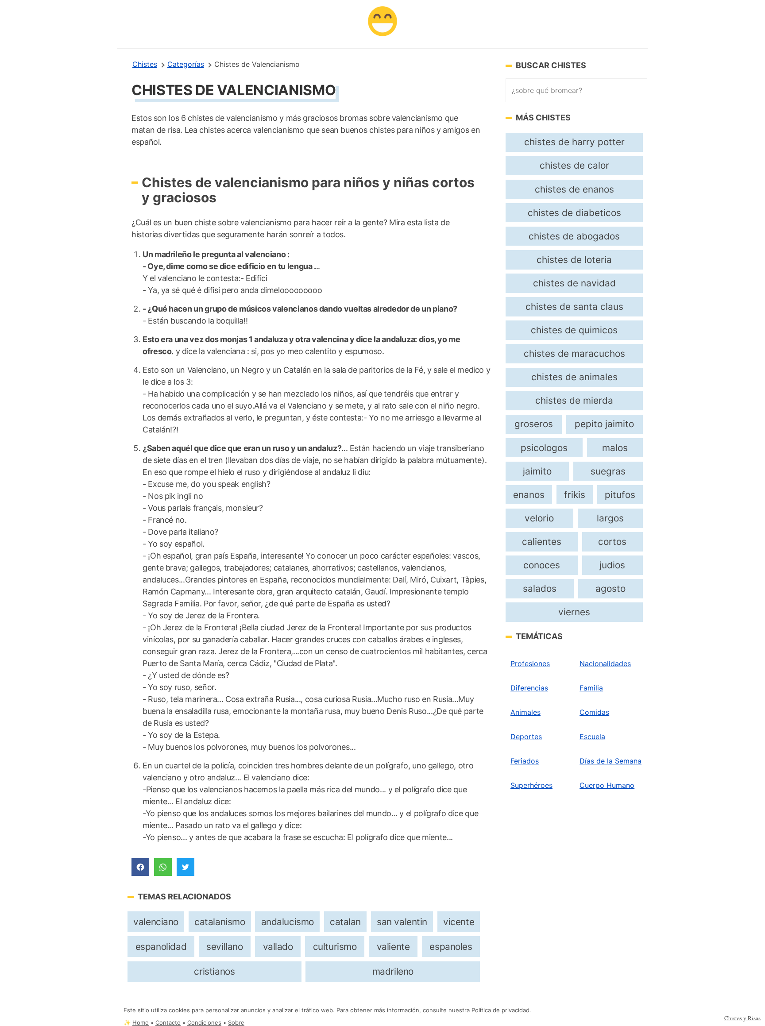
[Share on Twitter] (185, 867)
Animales (525, 712)
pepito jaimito (604, 423)
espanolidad (160, 946)
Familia (591, 687)
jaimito (537, 471)
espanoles (450, 946)
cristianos (214, 971)
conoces (541, 565)
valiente (393, 946)
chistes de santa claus (574, 306)
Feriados (524, 760)
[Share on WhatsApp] (163, 867)
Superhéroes (531, 785)
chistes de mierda (574, 400)
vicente (458, 921)
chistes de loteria (574, 259)
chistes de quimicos (574, 330)
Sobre (236, 1022)
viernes (574, 611)
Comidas (594, 712)
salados (539, 588)
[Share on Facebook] (140, 867)
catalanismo (219, 921)
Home (140, 1022)
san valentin (402, 921)
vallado (278, 946)
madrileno (392, 971)
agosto (610, 588)
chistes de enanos (574, 189)
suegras (608, 471)
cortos (612, 541)
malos (615, 447)
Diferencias (529, 687)
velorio (539, 518)
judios (612, 565)
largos (610, 518)
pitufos (620, 494)
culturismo (335, 946)
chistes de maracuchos (574, 353)
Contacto (168, 1022)
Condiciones (204, 1022)
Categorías (185, 64)
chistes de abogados (574, 236)
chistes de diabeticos (574, 212)
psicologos (544, 447)
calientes (541, 541)
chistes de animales (574, 376)
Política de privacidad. (501, 1010)
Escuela (592, 736)
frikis (574, 494)
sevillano (224, 946)
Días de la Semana (610, 760)
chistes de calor (574, 165)
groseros (533, 423)
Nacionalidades (605, 663)
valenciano (155, 921)
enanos (529, 494)
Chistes (144, 64)
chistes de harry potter (574, 141)
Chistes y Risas (742, 1018)
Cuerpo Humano (607, 785)
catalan (345, 921)
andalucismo (287, 921)
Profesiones (530, 663)
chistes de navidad (574, 283)
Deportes (526, 736)
